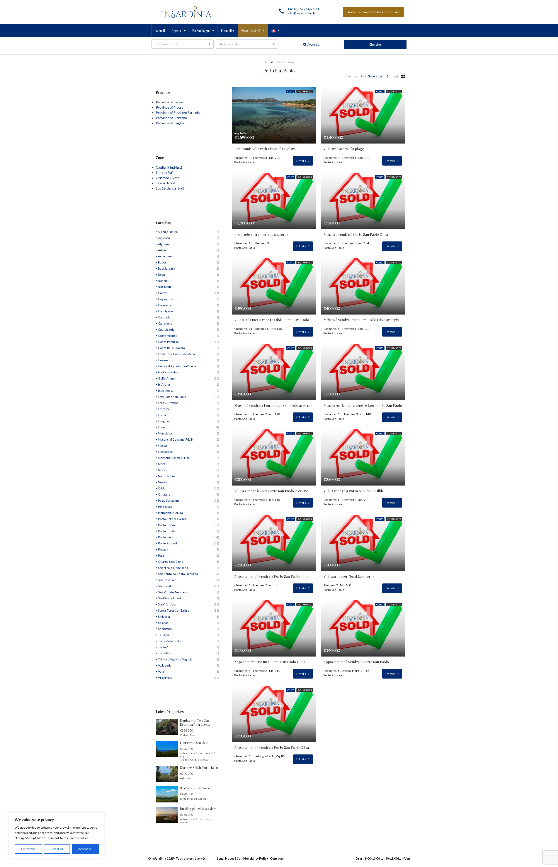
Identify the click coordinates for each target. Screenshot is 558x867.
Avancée (313, 44)
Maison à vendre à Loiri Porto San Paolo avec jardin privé (273, 405)
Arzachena (165, 256)
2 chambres (394, 433)
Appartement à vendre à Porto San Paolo (356, 662)
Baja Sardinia (166, 268)
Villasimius (165, 677)
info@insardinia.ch (301, 13)
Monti (162, 464)
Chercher (375, 44)
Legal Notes (225, 858)
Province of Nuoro (170, 107)
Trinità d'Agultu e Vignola (175, 659)
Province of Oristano (171, 118)
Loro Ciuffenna (168, 403)
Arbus (162, 250)
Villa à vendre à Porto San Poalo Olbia (353, 491)
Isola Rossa (166, 390)
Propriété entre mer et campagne (261, 234)
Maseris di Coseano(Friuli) (175, 439)
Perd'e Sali (165, 506)
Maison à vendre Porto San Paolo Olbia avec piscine (362, 320)
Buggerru (164, 287)
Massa (162, 445)
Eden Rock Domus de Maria (176, 354)
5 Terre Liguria (168, 232)
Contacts (277, 858)
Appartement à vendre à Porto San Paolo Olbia (271, 747)
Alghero (163, 244)
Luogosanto (166, 421)
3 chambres (394, 177)
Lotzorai (163, 409)
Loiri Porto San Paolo (172, 396)
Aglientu (164, 238)
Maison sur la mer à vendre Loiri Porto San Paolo (362, 405)
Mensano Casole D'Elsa (174, 458)
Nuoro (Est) (164, 172)
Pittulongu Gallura (170, 513)
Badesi (162, 262)
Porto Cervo (166, 525)
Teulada (163, 635)
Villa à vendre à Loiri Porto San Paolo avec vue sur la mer (273, 491)
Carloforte (165, 323)
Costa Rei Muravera (171, 348)
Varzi (161, 671)
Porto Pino (165, 537)
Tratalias (164, 653)
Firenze (163, 360)
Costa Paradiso (168, 342)
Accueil (160, 31)
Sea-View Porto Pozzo (195, 788)
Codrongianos (167, 335)
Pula (161, 555)
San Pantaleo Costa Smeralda (178, 574)
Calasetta (164, 305)
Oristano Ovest (167, 178)
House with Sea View (194, 743)
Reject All (56, 849)
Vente (290, 91)
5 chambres (305, 262)
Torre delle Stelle (169, 641)
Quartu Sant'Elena (170, 561)
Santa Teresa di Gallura (173, 610)
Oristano (164, 494)
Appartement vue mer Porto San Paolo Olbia (269, 662)
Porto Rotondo (168, 543)
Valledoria (164, 665)
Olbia (161, 488)
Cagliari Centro (168, 299)
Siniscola (164, 616)
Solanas (163, 622)
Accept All (85, 849)
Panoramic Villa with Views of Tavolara (265, 149)
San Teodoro (166, 586)
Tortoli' (163, 647)
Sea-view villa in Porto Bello (199, 768)
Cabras (163, 293)
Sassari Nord (165, 183)
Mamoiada (165, 433)
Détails (301, 160)
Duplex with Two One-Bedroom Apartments (195, 722)
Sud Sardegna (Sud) (170, 188)
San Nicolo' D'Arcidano (173, 567)
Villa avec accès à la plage (343, 149)
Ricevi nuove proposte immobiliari (373, 12)
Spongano (165, 629)
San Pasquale (167, 580)
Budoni (163, 280)
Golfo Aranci (166, 378)
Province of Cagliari (170, 123)
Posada (163, 549)
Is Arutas (164, 384)
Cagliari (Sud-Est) (169, 167)
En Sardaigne (201, 31)
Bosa (161, 274)
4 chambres (305, 91)
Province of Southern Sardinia (178, 112)
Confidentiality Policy (252, 858)
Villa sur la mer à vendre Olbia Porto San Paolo (271, 320)
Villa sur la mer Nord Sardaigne (348, 576)
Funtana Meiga (168, 372)
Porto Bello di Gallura (172, 519)
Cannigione (166, 311)
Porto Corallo (167, 531)
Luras (161, 427)
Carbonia (164, 317)
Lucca (162, 415)
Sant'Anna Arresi (169, 598)
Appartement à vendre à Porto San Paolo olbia (271, 576)
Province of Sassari (170, 102)
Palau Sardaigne (169, 500)
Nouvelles (228, 31)
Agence (177, 31)
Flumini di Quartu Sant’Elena (177, 366)
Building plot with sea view (198, 809)
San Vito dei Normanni (173, 592)
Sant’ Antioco (167, 604)
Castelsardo (166, 329)
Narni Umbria (166, 476)
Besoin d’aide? (250, 31)
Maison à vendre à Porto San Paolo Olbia (355, 234)
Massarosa (165, 451)
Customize (28, 849)
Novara (163, 482)
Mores (162, 470)
